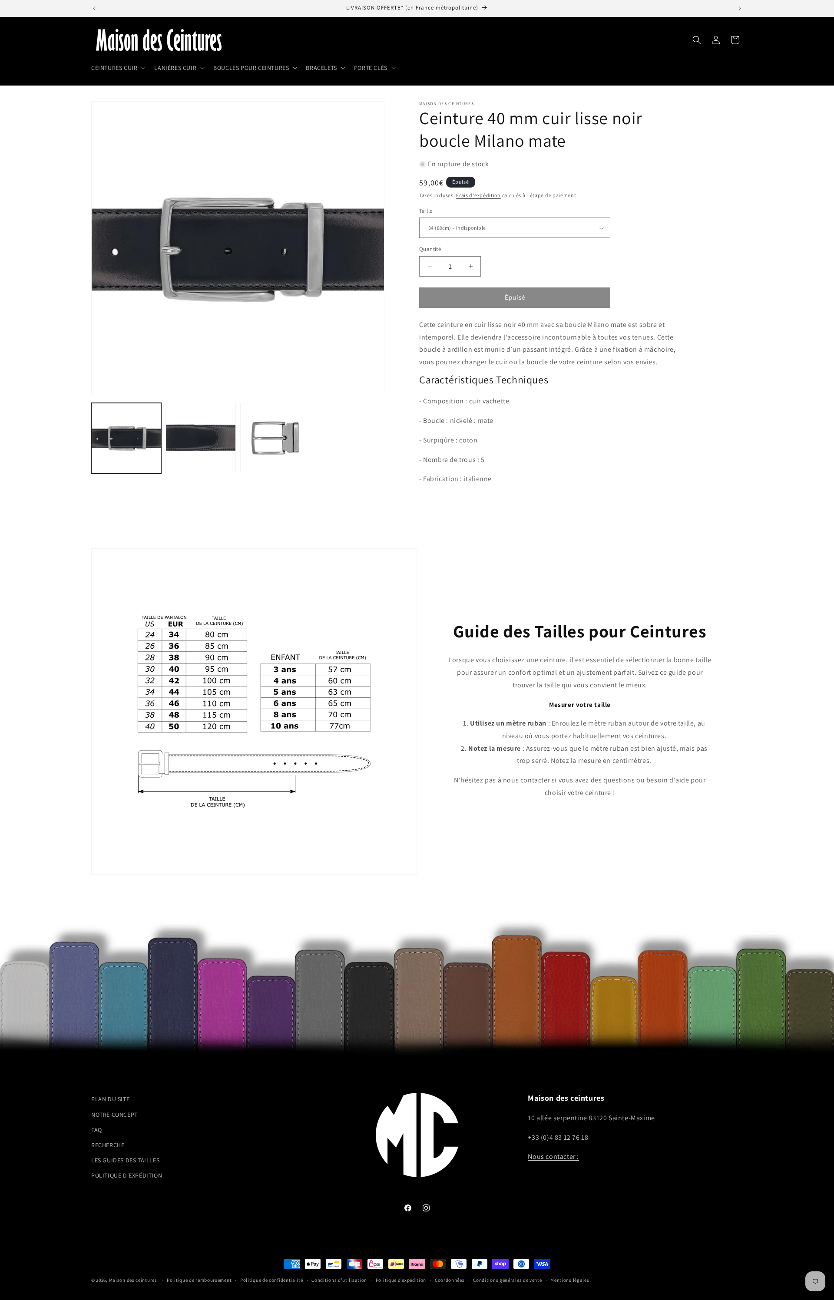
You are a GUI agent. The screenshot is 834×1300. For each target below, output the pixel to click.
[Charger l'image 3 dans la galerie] (275, 438)
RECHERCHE (107, 1144)
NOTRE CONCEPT (114, 1114)
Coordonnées (450, 1280)
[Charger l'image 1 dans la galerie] (126, 438)
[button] (117, 68)
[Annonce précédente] (94, 8)
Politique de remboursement (199, 1280)
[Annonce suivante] (739, 8)
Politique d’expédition (401, 1280)
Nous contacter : (553, 1156)
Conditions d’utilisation (339, 1280)
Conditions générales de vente (507, 1280)
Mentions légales (569, 1280)
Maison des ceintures (133, 1280)
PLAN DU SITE (110, 1099)
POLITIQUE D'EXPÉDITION (126, 1175)
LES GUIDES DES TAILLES (125, 1160)
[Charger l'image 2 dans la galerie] (200, 438)
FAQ (96, 1129)
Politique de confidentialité (271, 1280)
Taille (425, 210)
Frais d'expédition (478, 195)
